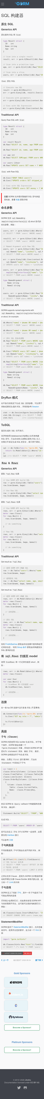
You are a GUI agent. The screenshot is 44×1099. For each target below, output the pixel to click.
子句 (19, 892)
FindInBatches (11, 644)
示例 (11, 839)
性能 (18, 199)
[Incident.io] (16, 993)
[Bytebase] (16, 1017)
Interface (10, 835)
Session (35, 406)
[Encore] (16, 982)
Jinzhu (28, 1079)
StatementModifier (21, 927)
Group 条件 (22, 647)
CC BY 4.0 (34, 1082)
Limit (11, 882)
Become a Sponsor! (22, 1027)
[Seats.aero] (16, 1005)
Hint (37, 930)
